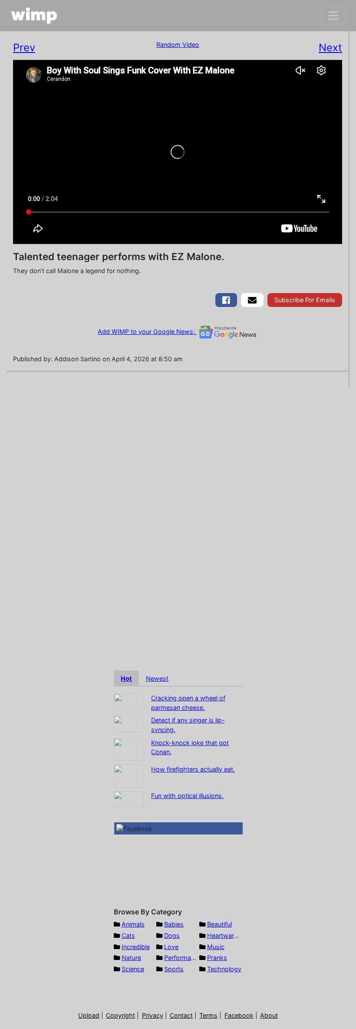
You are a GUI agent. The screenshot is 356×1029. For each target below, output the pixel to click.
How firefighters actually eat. (193, 769)
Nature (131, 957)
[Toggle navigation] (333, 15)
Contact (181, 1015)
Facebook (239, 1015)
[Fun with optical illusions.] (129, 798)
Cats (128, 935)
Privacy (152, 1015)
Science (133, 969)
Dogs (172, 935)
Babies (174, 924)
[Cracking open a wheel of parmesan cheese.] (129, 701)
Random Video (177, 44)
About (269, 1015)
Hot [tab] (126, 678)
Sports (174, 969)
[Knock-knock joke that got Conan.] (129, 748)
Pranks (217, 957)
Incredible (136, 946)
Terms (208, 1015)
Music (215, 946)
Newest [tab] (157, 678)
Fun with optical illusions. (187, 795)
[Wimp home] (34, 15)
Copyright (120, 1015)
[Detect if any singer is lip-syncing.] (129, 723)
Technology (224, 969)
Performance (182, 957)
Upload (88, 1015)
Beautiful (219, 924)
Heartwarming (227, 935)
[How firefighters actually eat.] (129, 775)
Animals (133, 924)
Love (171, 946)
